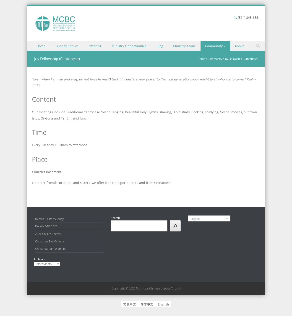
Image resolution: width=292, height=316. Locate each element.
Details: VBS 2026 (46, 226)
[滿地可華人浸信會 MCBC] (55, 31)
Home (40, 46)
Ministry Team (184, 46)
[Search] (175, 225)
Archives (39, 259)
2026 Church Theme (48, 234)
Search (115, 218)
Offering (95, 46)
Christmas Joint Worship (50, 248)
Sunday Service (67, 46)
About (239, 46)
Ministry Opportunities (129, 46)
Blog (159, 46)
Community (214, 46)
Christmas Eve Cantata (49, 241)
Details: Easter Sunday (49, 219)
